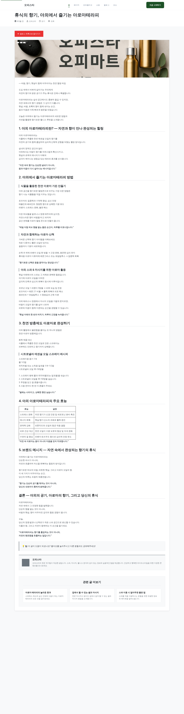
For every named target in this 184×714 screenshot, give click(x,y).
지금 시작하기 (155, 5)
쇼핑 (98, 5)
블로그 (106, 5)
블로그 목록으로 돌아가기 (30, 34)
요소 (115, 5)
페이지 (76, 5)
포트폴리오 (87, 5)
